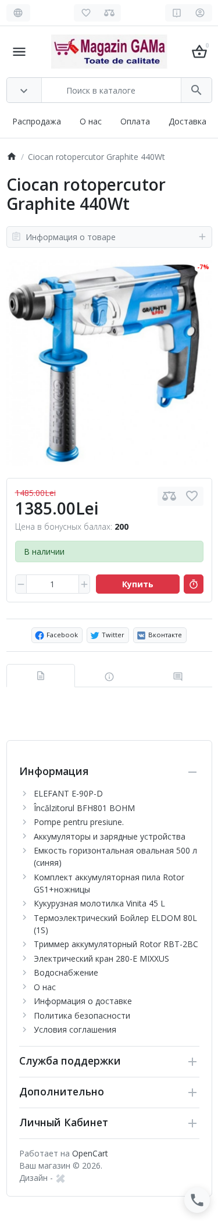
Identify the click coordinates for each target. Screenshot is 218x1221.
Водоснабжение (66, 972)
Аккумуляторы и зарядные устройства (109, 836)
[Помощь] (177, 13)
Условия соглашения (75, 1029)
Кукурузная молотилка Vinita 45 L (99, 903)
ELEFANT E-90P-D (68, 793)
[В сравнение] (169, 496)
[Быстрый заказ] (193, 584)
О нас (91, 121)
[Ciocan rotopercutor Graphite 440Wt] (109, 363)
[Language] (18, 13)
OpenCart (90, 1153)
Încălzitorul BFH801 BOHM (84, 807)
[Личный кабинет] (200, 13)
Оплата (135, 121)
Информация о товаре (71, 236)
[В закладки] (191, 496)
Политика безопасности (82, 1015)
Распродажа (36, 121)
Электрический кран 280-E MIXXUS (101, 958)
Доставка (187, 121)
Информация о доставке (83, 1000)
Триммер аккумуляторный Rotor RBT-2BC (116, 943)
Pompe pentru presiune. (79, 821)
